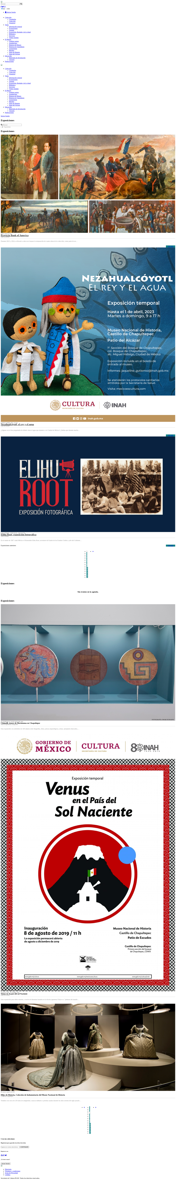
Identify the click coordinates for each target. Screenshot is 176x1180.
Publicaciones (9, 61)
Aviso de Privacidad (11, 1173)
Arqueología (13, 48)
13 (87, 573)
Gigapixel (12, 23)
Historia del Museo (15, 45)
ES (4, 9)
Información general (15, 26)
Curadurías (12, 19)
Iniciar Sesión (11, 12)
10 (87, 568)
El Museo (8, 39)
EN (8, 9)
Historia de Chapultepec (16, 47)
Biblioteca (12, 34)
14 (87, 575)
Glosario (11, 59)
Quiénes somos (14, 41)
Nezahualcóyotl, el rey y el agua (17, 424)
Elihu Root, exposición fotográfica (18, 534)
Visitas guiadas (14, 37)
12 (87, 571)
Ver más (170, 246)
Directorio (8, 1169)
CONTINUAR (24, 1147)
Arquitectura (13, 43)
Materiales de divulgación (17, 58)
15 (87, 577)
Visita (7, 25)
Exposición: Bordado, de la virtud (20, 32)
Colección (8, 17)
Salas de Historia (14, 52)
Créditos (7, 1175)
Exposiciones (13, 28)
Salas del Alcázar (14, 54)
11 (87, 570)
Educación (8, 56)
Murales (11, 50)
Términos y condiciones (12, 1171)
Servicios (12, 36)
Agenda (11, 30)
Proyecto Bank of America (15, 235)
